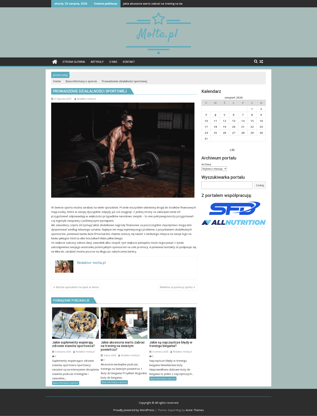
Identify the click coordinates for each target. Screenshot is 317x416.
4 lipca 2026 (109, 355)
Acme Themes (195, 410)
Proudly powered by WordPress (133, 410)
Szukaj (260, 185)
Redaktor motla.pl (86, 98)
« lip (232, 149)
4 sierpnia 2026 (62, 351)
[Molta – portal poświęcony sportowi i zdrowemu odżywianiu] (55, 61)
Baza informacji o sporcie (65, 383)
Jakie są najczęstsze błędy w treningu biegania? (153, 3)
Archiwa (206, 164)
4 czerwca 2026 (160, 351)
